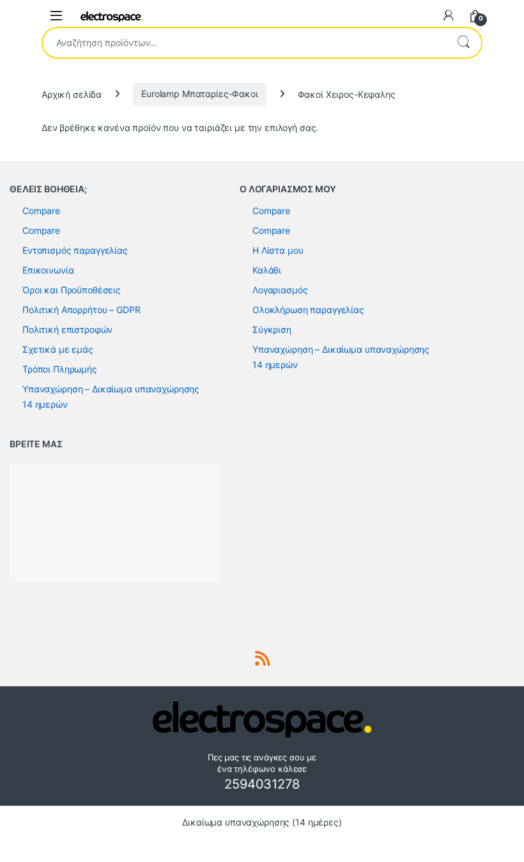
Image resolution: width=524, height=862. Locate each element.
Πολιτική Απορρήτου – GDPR (81, 309)
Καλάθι (266, 270)
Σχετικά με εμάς (57, 349)
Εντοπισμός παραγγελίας (75, 250)
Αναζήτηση (463, 43)
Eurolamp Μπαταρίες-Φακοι (199, 93)
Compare (41, 210)
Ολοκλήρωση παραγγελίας (308, 309)
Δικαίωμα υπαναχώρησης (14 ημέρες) (261, 822)
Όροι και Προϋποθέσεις (71, 289)
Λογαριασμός (279, 289)
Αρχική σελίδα (72, 93)
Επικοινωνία (47, 270)
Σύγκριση (271, 329)
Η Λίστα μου (277, 250)
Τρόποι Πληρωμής (59, 369)
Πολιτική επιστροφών (67, 329)
